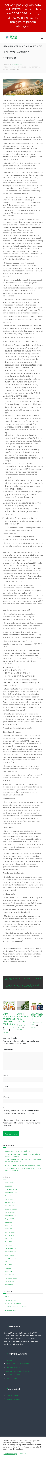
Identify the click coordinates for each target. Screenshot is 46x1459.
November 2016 (10, 1284)
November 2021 (10, 1252)
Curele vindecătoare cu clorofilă (23, 1018)
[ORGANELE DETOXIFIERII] (37, 1005)
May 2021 (8, 1268)
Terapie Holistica (13, 1399)
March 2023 (9, 1229)
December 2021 (10, 1248)
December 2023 (11, 1209)
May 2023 (8, 1225)
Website (6, 1097)
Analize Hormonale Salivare (17, 1371)
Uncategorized (17, 64)
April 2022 (8, 1245)
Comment (8, 1050)
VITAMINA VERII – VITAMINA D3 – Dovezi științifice (22, 1165)
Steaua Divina (12, 1395)
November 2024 (11, 1189)
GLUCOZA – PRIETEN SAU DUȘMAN (17, 1151)
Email (6, 1086)
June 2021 (8, 1265)
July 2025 (8, 1186)
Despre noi (10, 1360)
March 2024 (9, 1199)
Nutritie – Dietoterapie (13, 1303)
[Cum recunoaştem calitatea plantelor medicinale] (9, 1005)
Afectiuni (8, 1297)
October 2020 (10, 1281)
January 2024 (10, 1206)
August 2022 (9, 1235)
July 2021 (8, 1261)
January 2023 (10, 1232)
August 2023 (9, 1219)
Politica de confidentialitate (17, 1364)
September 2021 (11, 1258)
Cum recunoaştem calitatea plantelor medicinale (9, 1019)
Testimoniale (11, 1378)
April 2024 (8, 1196)
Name (6, 1075)
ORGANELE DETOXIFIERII (37, 1016)
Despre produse (10, 1300)
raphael (5, 1032)
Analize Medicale (13, 1375)
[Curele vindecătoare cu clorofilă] (23, 1005)
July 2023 (8, 1222)
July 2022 (8, 1238)
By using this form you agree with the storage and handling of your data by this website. (22, 1123)
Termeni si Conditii (13, 1367)
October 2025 (10, 1183)
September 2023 (11, 1215)
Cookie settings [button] (10, 1454)
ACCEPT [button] (23, 1454)
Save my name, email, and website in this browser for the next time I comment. (21, 1112)
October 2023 (10, 1212)
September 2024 (11, 1192)
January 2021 (9, 1275)
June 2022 (9, 1242)
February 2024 (10, 1202)
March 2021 (9, 1271)
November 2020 (11, 1278)
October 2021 (10, 1255)
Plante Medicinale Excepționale (16, 1307)
